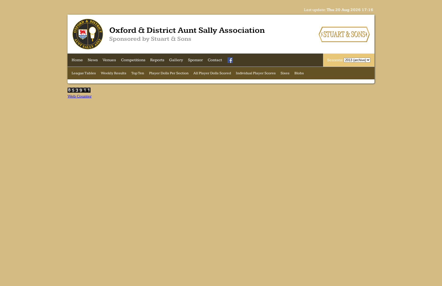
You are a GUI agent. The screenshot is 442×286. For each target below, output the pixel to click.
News (93, 60)
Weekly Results (113, 73)
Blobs (299, 73)
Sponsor (195, 60)
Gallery (176, 60)
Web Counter (80, 96)
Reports (157, 60)
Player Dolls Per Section (169, 73)
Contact (215, 60)
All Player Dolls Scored (212, 73)
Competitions (133, 60)
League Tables (84, 73)
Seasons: (335, 60)
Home (77, 60)
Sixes (285, 73)
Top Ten (137, 73)
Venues (109, 60)
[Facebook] (230, 60)
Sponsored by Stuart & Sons (150, 39)
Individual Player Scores (256, 73)
